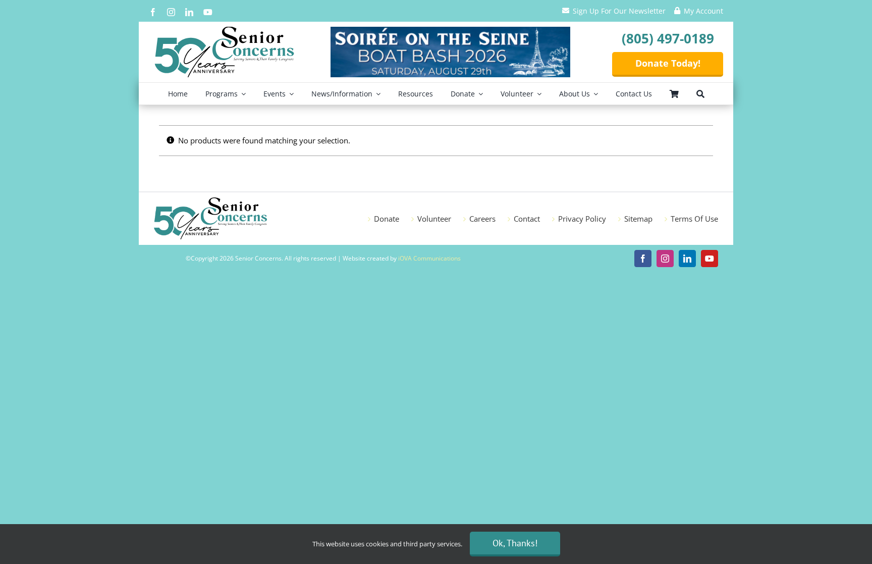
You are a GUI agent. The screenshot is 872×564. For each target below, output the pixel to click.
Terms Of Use (694, 219)
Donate (386, 219)
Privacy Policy (582, 219)
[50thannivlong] (224, 30)
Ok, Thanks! (515, 543)
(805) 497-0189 (668, 38)
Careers (482, 219)
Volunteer (434, 219)
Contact (527, 219)
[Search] (700, 94)
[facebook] (153, 12)
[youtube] (207, 12)
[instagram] (171, 12)
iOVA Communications (429, 258)
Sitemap (638, 219)
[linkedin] (189, 12)
